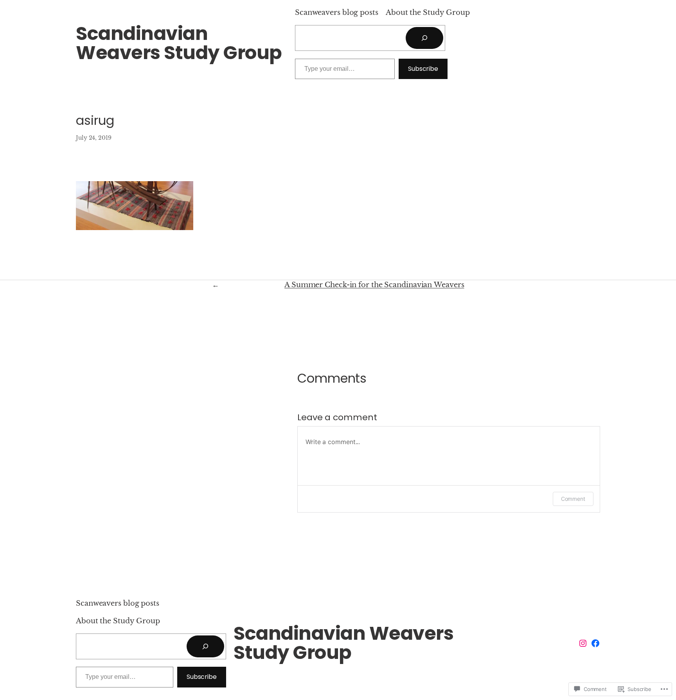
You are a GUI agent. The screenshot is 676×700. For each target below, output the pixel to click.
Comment (573, 498)
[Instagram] (583, 643)
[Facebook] (595, 643)
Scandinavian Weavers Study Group (179, 43)
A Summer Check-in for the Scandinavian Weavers (374, 285)
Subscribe (423, 68)
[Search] (424, 38)
